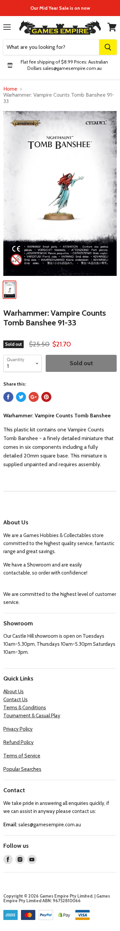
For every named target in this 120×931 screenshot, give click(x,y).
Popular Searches (22, 769)
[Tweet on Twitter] (21, 397)
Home (10, 89)
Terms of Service (21, 756)
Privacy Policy (18, 729)
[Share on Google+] (34, 397)
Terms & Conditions (24, 708)
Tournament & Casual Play (31, 716)
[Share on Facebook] (8, 397)
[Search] (108, 47)
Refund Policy (18, 742)
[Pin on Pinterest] (46, 397)
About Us (13, 692)
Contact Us (15, 700)
